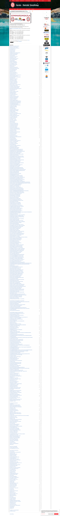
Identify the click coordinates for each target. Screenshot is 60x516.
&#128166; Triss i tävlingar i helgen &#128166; (14, 171)
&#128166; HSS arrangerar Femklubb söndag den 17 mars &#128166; (17, 218)
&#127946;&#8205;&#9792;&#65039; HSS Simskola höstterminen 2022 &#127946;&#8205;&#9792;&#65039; (21, 335)
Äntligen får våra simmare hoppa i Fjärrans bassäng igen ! (15, 413)
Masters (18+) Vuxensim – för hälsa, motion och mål (15, 84)
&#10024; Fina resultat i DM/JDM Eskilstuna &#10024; (15, 276)
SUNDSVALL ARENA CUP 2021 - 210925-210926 (14, 391)
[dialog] (50, 512)
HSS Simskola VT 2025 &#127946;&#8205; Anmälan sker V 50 (16, 164)
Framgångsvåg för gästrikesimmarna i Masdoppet (15, 500)
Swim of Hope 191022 (12, 451)
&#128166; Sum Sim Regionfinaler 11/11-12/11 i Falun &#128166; (16, 247)
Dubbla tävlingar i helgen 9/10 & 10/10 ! (14, 386)
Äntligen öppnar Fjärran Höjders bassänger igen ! (15, 394)
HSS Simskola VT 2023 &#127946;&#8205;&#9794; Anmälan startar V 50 (17, 313)
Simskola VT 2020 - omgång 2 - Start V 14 (14, 438)
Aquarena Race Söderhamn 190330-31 (14, 474)
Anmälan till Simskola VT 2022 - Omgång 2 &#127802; (15, 365)
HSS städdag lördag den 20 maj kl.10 (13, 333)
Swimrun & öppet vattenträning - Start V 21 (14, 468)
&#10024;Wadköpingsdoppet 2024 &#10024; (14, 174)
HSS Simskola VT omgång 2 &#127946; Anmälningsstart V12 (16, 305)
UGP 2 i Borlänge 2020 (12, 441)
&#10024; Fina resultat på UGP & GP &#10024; (14, 219)
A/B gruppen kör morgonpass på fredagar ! (14, 109)
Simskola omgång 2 (12, 475)
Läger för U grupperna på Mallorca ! (13, 59)
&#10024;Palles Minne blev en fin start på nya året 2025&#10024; (16, 150)
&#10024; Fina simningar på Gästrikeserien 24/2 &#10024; (15, 222)
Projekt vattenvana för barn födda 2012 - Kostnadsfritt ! (15, 501)
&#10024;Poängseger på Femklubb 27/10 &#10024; (15, 165)
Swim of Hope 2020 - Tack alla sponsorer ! (14, 420)
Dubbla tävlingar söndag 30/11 (13, 93)
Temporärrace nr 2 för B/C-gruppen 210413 (14, 410)
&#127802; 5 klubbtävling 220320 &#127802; (14, 358)
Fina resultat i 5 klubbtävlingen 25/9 (13, 330)
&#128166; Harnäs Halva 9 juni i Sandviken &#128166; (15, 198)
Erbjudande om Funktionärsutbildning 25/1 (14, 443)
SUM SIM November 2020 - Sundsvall (13, 417)
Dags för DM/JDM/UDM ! (12, 55)
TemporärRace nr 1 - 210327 (12, 411)
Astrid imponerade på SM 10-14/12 (13, 89)
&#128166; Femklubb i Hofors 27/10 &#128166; (14, 166)
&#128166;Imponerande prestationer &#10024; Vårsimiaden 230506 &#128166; (18, 286)
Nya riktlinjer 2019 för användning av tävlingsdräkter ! (15, 467)
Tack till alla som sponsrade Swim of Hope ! (14, 96)
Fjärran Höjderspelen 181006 (13, 497)
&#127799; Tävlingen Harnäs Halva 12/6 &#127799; (15, 341)
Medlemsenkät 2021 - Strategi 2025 (13, 382)
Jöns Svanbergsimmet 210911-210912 (14, 393)
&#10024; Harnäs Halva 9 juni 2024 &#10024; (14, 197)
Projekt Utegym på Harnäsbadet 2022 (13, 364)
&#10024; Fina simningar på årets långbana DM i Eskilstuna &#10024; (17, 191)
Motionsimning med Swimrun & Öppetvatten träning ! (15, 194)
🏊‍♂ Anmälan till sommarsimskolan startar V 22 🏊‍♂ (19, 11)
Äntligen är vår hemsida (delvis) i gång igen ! (14, 148)
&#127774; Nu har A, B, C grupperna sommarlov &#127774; (16, 193)
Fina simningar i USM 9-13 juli (13, 118)
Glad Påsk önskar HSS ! (12, 66)
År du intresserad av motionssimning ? (14, 112)
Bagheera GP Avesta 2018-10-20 (13, 495)
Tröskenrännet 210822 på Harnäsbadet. (14, 396)
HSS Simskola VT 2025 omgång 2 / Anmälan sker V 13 (15, 140)
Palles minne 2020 (11, 444)
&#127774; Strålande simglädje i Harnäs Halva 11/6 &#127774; (16, 274)
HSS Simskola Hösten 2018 (12, 503)
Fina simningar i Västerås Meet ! (13, 138)
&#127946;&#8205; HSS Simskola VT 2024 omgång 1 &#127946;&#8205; (17, 248)
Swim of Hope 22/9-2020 (12, 423)
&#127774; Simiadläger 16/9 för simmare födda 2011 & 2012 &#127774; (17, 259)
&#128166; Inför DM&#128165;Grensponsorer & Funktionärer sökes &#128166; (18, 169)
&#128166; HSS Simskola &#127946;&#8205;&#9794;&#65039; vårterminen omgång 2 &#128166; (19, 301)
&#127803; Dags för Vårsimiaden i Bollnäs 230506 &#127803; (16, 287)
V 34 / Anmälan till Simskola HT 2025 (13, 116)
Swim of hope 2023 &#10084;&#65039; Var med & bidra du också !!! (16, 255)
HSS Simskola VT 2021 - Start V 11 (13, 416)
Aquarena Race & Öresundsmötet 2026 (14, 67)
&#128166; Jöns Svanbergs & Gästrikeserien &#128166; (15, 252)
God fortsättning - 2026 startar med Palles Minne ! (15, 86)
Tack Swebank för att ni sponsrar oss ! (14, 56)
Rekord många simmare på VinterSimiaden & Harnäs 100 (15, 88)
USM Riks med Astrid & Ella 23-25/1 (13, 83)
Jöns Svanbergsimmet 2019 (12, 469)
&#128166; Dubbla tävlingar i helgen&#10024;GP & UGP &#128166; (16, 220)
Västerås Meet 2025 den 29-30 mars (13, 139)
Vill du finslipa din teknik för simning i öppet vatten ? (15, 464)
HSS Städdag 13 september (12, 111)
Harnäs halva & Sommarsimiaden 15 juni (14, 123)
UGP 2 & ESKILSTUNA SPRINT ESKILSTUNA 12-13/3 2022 (15, 362)
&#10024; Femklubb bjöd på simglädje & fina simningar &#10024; (16, 226)
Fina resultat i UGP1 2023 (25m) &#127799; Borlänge (15, 306)
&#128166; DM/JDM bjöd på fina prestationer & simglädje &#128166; (17, 250)
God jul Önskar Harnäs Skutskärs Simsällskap (14, 87)
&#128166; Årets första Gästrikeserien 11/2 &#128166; (15, 302)
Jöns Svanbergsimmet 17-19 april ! (13, 63)
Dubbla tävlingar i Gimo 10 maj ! (13, 57)
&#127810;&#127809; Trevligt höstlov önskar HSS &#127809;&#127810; (17, 249)
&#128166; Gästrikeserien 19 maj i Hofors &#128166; (15, 202)
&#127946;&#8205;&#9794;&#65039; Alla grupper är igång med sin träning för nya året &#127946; (19, 308)
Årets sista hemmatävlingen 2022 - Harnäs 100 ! (14, 314)
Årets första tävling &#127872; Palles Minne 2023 (15, 310)
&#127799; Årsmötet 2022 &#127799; (13, 359)
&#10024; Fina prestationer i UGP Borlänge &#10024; (15, 228)
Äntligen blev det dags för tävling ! (13, 422)
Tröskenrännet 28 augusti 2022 (13, 336)
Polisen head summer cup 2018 (13, 504)
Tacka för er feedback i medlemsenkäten (14, 439)
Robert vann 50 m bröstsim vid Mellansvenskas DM (15, 505)
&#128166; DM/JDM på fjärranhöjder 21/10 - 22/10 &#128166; (16, 251)
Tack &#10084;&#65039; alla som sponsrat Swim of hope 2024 (16, 175)
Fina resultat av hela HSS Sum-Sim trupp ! (14, 338)
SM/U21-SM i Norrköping (12, 122)
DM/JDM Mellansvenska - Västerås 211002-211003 (15, 388)
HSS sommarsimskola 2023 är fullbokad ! (14, 278)
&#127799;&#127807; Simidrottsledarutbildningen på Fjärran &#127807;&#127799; (18, 307)
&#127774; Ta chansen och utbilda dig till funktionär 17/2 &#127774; (16, 224)
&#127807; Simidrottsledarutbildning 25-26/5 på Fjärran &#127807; (16, 200)
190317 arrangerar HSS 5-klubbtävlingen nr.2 (14, 477)
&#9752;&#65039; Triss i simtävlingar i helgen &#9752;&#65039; (16, 258)
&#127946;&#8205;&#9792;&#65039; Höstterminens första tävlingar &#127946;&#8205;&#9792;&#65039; (20, 332)
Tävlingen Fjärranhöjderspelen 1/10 (13, 328)
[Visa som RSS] (32, 11)
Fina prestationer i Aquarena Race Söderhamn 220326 (15, 356)
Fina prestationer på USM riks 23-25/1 (13, 82)
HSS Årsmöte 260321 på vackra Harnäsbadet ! (14, 68)
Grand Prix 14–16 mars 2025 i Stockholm (14, 141)
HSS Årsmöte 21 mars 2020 (12, 442)
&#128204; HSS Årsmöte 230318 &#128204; (14, 303)
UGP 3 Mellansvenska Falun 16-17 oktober (14, 384)
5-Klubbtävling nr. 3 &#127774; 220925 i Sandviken (15, 331)
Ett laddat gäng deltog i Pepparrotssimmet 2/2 (14, 147)
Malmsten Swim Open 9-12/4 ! (13, 65)
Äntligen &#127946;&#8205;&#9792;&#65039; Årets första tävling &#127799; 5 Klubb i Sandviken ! (19, 368)
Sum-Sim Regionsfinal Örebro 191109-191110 (14, 448)
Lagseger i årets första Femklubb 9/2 (13, 146)
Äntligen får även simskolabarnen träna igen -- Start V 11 (15, 412)
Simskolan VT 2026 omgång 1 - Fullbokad (14, 91)
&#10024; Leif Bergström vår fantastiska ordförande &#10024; (16, 246)
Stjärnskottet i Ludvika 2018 (12, 499)
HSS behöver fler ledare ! (12, 60)
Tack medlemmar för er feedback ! (13, 142)
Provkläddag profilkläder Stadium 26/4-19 (14, 473)
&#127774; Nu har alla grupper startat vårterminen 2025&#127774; (16, 149)
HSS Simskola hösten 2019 (12, 471)
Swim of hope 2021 (12, 389)
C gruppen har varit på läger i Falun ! (13, 114)
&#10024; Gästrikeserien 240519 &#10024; (14, 201)
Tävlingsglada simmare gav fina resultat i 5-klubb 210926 (15, 390)
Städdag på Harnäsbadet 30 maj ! (13, 61)
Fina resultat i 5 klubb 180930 (13, 498)
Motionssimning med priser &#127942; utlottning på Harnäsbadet (16, 340)
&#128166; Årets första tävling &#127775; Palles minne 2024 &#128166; (17, 231)
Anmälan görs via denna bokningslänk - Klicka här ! (15, 28)
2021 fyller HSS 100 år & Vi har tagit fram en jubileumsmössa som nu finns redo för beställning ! (19, 415)
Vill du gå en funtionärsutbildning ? (13, 476)
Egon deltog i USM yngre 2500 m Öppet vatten (14, 115)
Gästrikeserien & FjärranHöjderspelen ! (14, 385)
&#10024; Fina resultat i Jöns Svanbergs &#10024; (15, 282)
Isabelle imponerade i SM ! (12, 121)
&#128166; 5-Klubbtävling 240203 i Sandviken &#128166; (15, 227)
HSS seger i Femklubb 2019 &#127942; (14, 447)
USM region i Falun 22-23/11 (12, 95)
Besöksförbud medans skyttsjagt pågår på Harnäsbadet (15, 283)
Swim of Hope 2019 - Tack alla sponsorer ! (14, 450)
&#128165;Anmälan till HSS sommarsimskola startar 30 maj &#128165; (17, 279)
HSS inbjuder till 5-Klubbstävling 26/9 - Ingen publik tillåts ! (15, 392)
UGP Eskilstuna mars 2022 (12, 361)
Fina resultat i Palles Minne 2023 (13, 309)
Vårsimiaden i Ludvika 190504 (13, 470)
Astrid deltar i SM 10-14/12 (12, 90)
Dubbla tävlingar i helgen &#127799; (13, 357)
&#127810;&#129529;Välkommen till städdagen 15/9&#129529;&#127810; (17, 177)
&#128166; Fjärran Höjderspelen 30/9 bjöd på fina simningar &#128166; (17, 254)
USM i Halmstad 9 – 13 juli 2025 (13, 119)
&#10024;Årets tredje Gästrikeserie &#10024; (14, 172)
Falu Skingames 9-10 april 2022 (13, 355)
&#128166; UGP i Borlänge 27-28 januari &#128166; (15, 230)
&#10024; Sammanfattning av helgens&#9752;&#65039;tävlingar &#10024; (17, 170)
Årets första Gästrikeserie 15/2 (13, 144)
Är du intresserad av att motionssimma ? (14, 143)
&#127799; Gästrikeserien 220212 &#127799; (14, 366)
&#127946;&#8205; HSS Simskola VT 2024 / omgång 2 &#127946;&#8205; (17, 221)
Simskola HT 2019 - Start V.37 (13, 466)
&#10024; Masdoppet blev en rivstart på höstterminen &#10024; (16, 178)
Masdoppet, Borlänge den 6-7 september (14, 110)
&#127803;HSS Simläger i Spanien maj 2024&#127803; (15, 203)
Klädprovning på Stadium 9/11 (13, 494)
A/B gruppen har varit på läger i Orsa (13, 117)
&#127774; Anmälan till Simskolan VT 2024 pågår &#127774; (16, 232)
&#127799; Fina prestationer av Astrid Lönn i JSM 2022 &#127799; (16, 339)
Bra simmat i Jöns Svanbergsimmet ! (13, 62)
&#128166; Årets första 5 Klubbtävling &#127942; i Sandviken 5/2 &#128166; (17, 304)
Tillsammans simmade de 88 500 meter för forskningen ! (15, 421)
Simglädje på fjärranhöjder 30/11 (13, 92)
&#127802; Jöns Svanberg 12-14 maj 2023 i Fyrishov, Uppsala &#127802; (17, 284)
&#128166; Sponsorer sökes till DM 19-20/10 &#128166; (15, 173)
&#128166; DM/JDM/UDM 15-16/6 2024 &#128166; (15, 195)
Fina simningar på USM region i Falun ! (13, 94)
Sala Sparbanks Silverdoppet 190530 (13, 465)
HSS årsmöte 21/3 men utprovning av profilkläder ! (15, 437)
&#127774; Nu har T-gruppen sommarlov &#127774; (15, 196)
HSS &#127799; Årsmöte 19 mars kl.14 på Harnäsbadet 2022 (16, 360)
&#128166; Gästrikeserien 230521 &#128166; (14, 280)
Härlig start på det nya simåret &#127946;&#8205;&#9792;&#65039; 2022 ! (17, 367)
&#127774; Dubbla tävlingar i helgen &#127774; (14, 253)
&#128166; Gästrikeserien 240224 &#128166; (14, 223)
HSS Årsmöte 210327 (12, 414)
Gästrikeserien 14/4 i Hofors (12, 472)
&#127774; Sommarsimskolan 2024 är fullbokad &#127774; (16, 199)
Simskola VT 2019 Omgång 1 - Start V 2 (14, 493)
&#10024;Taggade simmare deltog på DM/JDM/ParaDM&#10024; (16, 167)
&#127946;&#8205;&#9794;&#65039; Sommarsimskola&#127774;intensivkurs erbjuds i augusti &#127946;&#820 (21, 337)
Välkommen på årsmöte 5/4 (12, 137)
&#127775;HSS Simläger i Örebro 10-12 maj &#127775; (15, 204)
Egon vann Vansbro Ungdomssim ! (13, 120)
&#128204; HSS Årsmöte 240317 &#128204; (14, 229)
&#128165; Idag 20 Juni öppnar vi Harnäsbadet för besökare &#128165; (17, 192)
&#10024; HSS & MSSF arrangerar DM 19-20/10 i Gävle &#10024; (16, 176)
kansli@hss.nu (20, 41)
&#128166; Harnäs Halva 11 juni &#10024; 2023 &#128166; (15, 275)
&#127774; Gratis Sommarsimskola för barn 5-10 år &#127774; (16, 205)
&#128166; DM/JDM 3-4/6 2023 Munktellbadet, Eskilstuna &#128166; (17, 277)
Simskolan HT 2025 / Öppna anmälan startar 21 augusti (15, 113)
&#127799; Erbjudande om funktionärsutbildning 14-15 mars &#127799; (17, 300)
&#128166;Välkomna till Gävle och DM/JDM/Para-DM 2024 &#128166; (17, 168)
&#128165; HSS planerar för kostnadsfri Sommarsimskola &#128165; (17, 285)
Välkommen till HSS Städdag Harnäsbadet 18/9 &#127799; (16, 395)
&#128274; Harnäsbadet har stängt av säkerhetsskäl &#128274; (16, 273)
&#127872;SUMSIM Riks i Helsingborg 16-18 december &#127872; (16, 312)
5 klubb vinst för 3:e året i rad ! (13, 492)
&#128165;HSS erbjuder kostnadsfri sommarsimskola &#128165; (16, 281)
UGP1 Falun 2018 (11, 496)
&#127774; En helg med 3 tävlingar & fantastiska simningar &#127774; (17, 257)
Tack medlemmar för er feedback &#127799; (14, 369)
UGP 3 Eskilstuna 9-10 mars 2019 (13, 478)
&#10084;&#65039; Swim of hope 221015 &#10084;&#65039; (16, 329)
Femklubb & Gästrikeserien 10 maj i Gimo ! (14, 58)
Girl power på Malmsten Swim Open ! (13, 64)
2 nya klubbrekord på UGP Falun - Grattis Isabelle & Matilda (16, 383)
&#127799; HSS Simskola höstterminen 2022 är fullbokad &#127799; (17, 334)
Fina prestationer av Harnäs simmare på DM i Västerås (15, 387)
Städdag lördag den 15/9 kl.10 (13, 502)
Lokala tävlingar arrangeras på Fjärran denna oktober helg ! (16, 419)
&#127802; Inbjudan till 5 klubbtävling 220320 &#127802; (15, 363)
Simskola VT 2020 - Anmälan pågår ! (13, 446)
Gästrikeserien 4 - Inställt (12, 418)
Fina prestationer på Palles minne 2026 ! (14, 85)
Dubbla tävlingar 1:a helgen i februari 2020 (14, 440)
